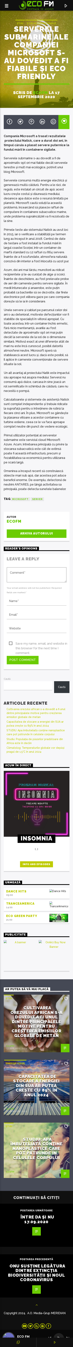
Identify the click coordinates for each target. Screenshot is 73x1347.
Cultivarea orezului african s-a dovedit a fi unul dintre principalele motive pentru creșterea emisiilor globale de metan (36, 713)
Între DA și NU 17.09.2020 (37, 1219)
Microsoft (20, 499)
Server (37, 499)
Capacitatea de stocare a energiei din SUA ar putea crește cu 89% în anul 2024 (36, 1085)
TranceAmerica (20, 903)
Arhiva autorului (36, 533)
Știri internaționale (41, 23)
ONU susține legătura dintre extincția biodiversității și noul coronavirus (37, 1273)
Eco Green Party (21, 916)
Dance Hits (16, 891)
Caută (7, 678)
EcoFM (40, 92)
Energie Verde (15, 1063)
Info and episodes (36, 864)
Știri (20, 23)
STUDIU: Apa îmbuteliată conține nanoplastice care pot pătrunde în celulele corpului (36, 1148)
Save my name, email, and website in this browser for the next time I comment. (41, 644)
